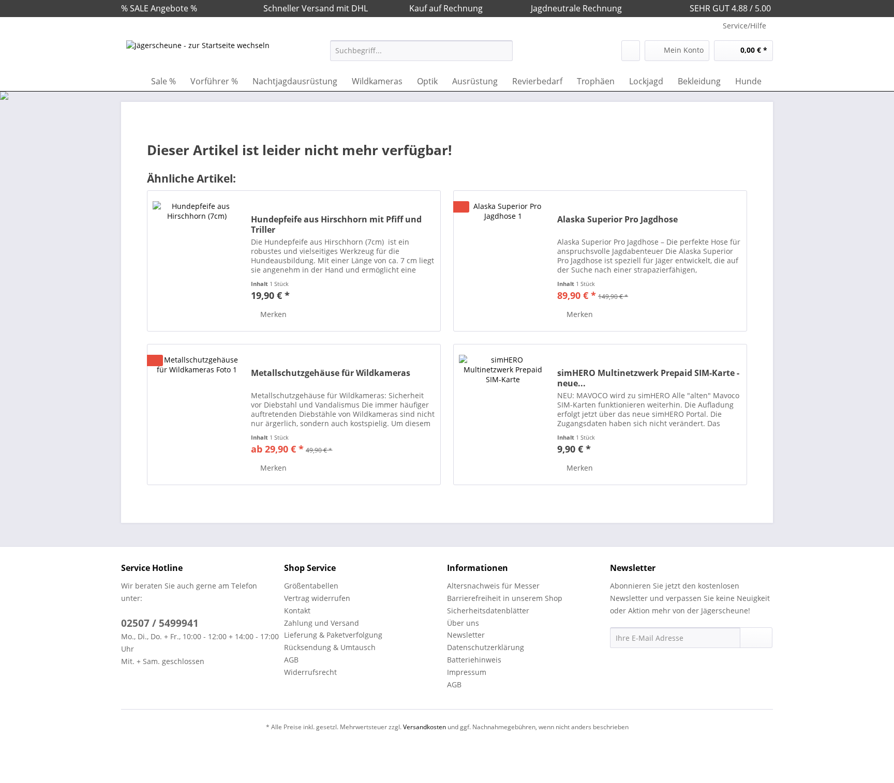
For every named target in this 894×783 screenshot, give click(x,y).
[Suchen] (503, 50)
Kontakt (297, 610)
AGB (291, 660)
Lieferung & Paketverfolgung (333, 635)
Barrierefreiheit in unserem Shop (504, 598)
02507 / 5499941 (160, 623)
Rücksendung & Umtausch (330, 647)
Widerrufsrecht (310, 672)
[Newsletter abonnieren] (756, 637)
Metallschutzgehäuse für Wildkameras (330, 373)
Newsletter (466, 635)
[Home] (131, 81)
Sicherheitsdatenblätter (488, 610)
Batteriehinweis (474, 660)
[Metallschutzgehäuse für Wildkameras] (197, 414)
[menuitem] (421, 55)
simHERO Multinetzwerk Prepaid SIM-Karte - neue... (648, 378)
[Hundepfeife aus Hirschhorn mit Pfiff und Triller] (197, 261)
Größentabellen (311, 586)
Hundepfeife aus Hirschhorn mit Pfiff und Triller (336, 224)
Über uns (463, 623)
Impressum (466, 672)
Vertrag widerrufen (317, 598)
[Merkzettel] (630, 50)
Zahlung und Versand (321, 623)
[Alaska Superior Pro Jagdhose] (503, 261)
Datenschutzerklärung (485, 647)
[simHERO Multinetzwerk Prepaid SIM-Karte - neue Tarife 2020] (503, 414)
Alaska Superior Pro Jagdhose (617, 219)
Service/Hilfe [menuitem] (744, 26)
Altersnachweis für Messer (493, 586)
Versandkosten (424, 726)
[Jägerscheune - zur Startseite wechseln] (198, 53)
